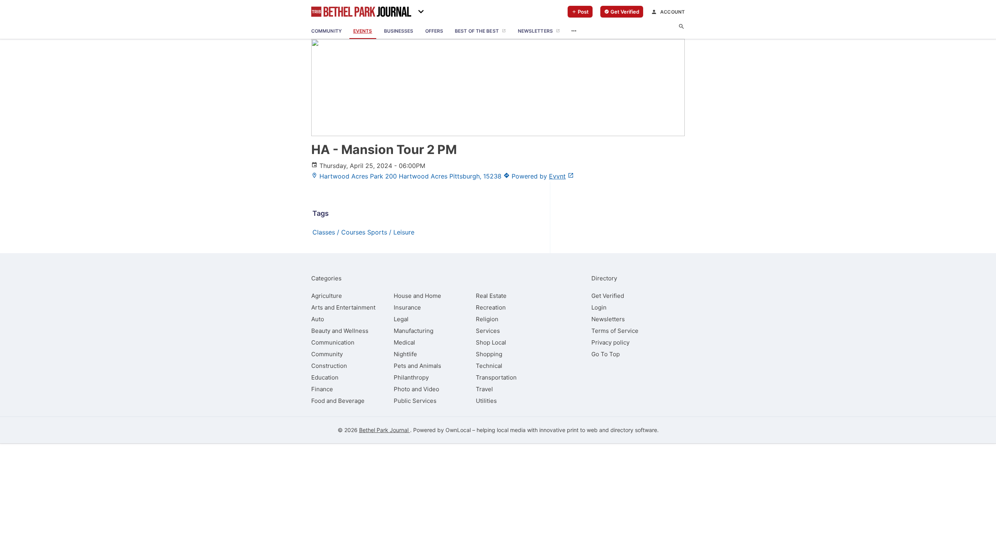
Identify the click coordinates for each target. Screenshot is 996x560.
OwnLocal (458, 430)
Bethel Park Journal (384, 430)
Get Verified (607, 295)
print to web (582, 430)
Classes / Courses (338, 232)
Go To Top (605, 354)
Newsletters (608, 319)
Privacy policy (610, 342)
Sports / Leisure (390, 232)
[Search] (681, 26)
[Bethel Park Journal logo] (361, 12)
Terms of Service (614, 330)
